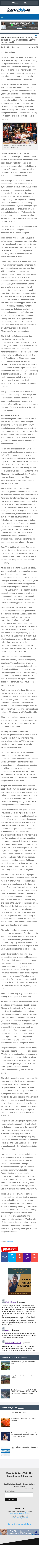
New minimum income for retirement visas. (24, 1448)
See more (24, 1357)
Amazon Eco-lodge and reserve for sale (23, 1362)
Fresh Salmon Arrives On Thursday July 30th (23, 1420)
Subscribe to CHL (20, 3)
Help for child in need (18, 1412)
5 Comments (15, 47)
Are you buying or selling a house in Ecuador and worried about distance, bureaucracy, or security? (24, 1434)
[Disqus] (19, 1324)
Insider (10, 1242)
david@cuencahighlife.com (19, 1518)
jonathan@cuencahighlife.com (20, 1513)
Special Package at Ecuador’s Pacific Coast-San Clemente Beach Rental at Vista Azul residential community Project (24, 1392)
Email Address (10, 1491)
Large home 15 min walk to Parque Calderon (23, 1377)
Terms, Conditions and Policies (19, 1524)
